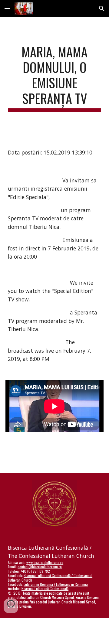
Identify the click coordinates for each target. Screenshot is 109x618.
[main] (54, 77)
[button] (7, 8)
